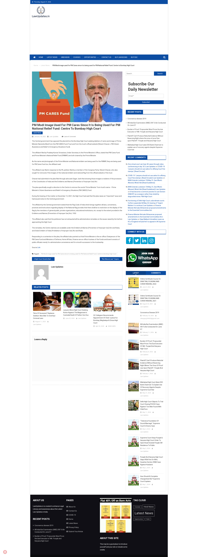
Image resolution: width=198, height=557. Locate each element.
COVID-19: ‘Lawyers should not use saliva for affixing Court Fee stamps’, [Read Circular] (146, 169)
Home (41, 57)
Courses (76, 57)
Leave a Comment (70, 136)
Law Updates (53, 136)
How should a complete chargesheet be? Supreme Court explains (150, 478)
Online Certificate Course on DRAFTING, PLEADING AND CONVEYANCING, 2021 (150, 298)
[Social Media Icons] (129, 240)
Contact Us (106, 57)
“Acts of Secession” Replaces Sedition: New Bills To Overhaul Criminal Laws (44, 315)
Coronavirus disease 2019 (137, 119)
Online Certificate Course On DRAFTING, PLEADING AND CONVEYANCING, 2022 (150, 281)
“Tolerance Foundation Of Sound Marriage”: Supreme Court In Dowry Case (150, 423)
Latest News (52, 57)
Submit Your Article (76, 531)
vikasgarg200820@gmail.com (149, 318)
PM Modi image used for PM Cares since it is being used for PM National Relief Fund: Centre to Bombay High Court (78, 254)
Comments (156, 273)
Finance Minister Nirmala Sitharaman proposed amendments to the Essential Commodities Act (147, 208)
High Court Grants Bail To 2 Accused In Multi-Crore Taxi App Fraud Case (45, 259)
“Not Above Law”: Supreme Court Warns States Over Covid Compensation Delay (112, 259)
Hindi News (65, 57)
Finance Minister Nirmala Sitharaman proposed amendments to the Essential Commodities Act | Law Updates (145, 216)
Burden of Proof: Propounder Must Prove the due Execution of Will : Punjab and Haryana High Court (151, 345)
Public (148, 519)
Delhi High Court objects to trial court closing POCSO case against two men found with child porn (151, 405)
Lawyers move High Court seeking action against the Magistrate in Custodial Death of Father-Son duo (76, 312)
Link (38, 247)
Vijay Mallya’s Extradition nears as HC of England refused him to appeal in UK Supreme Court (146, 221)
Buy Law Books (121, 57)
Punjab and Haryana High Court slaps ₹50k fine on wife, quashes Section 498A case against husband (151, 461)
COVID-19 (72, 515)
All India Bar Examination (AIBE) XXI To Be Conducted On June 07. (151, 326)
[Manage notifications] (5, 552)
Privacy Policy (74, 527)
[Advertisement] (99, 37)
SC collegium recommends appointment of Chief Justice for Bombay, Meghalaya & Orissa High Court (105, 319)
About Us (72, 507)
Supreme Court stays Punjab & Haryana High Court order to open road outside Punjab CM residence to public (151, 441)
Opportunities (90, 57)
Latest (136, 273)
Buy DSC (134, 57)
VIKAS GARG (112, 326)
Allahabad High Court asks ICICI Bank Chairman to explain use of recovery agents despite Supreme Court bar (145, 147)
